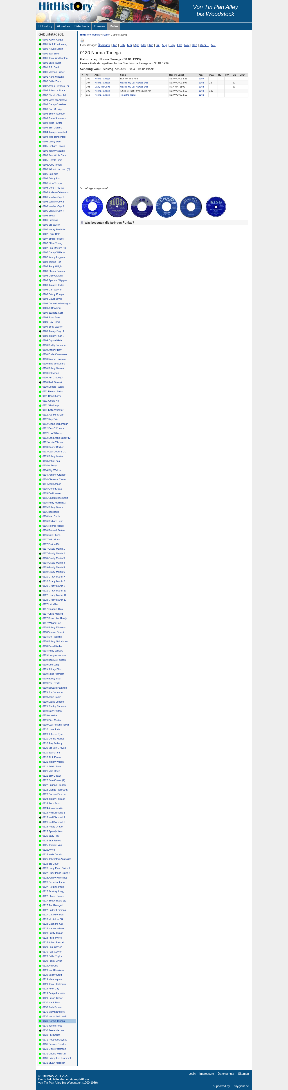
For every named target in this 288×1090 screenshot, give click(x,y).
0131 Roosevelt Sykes (55, 1039)
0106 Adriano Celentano (55, 192)
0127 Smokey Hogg (53, 891)
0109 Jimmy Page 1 (53, 331)
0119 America (50, 715)
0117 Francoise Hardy (55, 618)
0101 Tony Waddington (55, 58)
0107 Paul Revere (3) (54, 248)
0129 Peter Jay (51, 988)
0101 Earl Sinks (51, 53)
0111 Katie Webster (53, 410)
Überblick (104, 45)
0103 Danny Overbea (54, 104)
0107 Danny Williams (54, 252)
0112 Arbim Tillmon (53, 442)
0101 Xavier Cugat (53, 39)
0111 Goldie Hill (51, 400)
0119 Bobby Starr (52, 678)
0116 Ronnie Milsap (53, 525)
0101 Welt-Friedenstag (55, 44)
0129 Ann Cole (50, 965)
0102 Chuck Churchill (54, 95)
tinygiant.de (241, 1086)
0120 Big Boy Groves (54, 747)
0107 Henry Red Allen (54, 229)
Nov (186, 45)
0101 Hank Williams (53, 76)
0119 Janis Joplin (52, 697)
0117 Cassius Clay (53, 609)
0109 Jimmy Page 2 (53, 336)
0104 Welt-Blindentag (54, 136)
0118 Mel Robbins (52, 636)
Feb (122, 45)
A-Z (213, 45)
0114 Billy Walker (52, 470)
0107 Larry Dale (51, 234)
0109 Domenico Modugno (56, 303)
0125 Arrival (49, 849)
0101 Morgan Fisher (54, 72)
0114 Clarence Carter (54, 479)
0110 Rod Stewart (52, 382)
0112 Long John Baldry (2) (57, 437)
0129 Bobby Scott (52, 974)
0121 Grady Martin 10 (54, 590)
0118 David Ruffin (52, 646)
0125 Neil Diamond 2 (54, 817)
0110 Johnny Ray (52, 349)
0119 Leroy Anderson (54, 655)
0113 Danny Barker (53, 447)
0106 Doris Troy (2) (53, 187)
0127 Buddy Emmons (54, 910)
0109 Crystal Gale (52, 340)
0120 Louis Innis (51, 729)
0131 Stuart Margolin (54, 1062)
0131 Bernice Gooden (54, 1044)
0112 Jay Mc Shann (53, 414)
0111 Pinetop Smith (53, 391)
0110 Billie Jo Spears (54, 363)
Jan (114, 45)
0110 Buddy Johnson (54, 345)
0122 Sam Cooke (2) (54, 780)
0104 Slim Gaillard (52, 127)
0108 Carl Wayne (52, 289)
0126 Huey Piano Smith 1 (56, 868)
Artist (97, 75)
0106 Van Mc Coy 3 (53, 206)
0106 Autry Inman (52, 164)
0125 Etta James (52, 840)
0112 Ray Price (51, 419)
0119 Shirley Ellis (52, 669)
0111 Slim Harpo (51, 405)
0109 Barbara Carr (53, 312)
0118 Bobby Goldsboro (55, 641)
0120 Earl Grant (51, 752)
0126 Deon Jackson (54, 882)
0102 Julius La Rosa (54, 90)
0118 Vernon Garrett (54, 632)
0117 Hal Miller (50, 604)
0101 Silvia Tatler (52, 62)
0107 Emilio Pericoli (53, 238)
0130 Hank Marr (51, 1002)
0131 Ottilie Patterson (54, 1048)
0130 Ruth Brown (52, 1007)
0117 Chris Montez (53, 613)
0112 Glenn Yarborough (55, 424)
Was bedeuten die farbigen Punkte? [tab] (109, 222)
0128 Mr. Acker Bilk (53, 919)
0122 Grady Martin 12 (54, 599)
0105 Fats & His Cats (54, 155)
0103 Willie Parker (52, 122)
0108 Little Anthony (53, 275)
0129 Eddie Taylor (52, 956)
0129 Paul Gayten (52, 947)
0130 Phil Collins (51, 1035)
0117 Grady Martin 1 (54, 548)
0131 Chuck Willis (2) (54, 1053)
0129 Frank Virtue (52, 961)
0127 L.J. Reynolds (53, 914)
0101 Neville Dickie (53, 48)
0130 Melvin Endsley (54, 1011)
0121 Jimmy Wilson (53, 761)
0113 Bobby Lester (53, 456)
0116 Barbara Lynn (53, 521)
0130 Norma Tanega (54, 1021)
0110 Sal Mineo (51, 373)
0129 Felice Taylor (53, 998)
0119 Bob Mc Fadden (54, 659)
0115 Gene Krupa (52, 488)
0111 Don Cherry (52, 396)
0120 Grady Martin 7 (54, 576)
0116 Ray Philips (52, 535)
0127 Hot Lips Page (53, 886)
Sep (172, 45)
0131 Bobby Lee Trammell (57, 1058)
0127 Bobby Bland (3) (54, 900)
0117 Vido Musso (52, 539)
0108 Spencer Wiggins (55, 280)
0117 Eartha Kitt (51, 544)
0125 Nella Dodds (52, 854)
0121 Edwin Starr (52, 766)
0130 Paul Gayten (52, 951)
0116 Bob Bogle (51, 511)
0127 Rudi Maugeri (53, 905)
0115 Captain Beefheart (55, 498)
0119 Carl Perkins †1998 (56, 724)
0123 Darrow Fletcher (54, 794)
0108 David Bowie (52, 298)
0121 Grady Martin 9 (54, 585)
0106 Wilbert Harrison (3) (56, 169)
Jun (150, 45)
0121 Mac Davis (51, 771)
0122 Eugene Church (54, 785)
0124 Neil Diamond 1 (54, 812)
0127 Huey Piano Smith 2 (56, 873)
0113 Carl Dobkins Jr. (54, 451)
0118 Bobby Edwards (54, 627)
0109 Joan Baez (51, 317)
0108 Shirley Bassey (54, 271)
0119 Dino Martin (52, 720)
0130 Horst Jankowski (55, 1016)
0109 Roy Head (51, 322)
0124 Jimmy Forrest (54, 799)
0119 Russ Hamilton (53, 673)
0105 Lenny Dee (52, 141)
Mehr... (204, 45)
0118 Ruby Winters (53, 650)
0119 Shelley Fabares (54, 706)
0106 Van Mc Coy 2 (53, 201)
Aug (164, 45)
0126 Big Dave (50, 863)
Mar (129, 45)
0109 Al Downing (52, 308)
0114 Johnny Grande (54, 474)
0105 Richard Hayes (54, 146)
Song (123, 75)
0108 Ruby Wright (52, 266)
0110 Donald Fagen (53, 386)
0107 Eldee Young (52, 243)
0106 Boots (49, 215)
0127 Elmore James (53, 896)
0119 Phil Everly (51, 683)
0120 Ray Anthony (53, 743)
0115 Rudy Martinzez (54, 502)
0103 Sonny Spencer (54, 113)
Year (200, 75)
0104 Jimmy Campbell (55, 132)
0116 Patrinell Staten (54, 530)
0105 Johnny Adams (54, 150)
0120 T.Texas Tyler (53, 734)
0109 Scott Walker (53, 326)
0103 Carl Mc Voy (52, 109)
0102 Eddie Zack (52, 81)
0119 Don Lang (51, 664)
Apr (136, 45)
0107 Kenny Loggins (54, 257)
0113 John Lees (51, 461)
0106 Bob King (50, 174)
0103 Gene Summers (54, 118)
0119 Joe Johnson (53, 692)
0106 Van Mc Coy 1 (53, 197)
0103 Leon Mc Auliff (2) (55, 99)
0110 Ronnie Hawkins (54, 359)
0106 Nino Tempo (52, 183)
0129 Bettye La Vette (54, 993)
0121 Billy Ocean (52, 775)
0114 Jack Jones (52, 484)
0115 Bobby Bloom (53, 507)
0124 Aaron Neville (53, 808)
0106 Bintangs (50, 220)
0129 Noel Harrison (53, 970)
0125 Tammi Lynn (52, 845)
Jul (158, 45)
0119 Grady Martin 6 (54, 572)
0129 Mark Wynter (53, 979)
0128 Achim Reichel (53, 942)
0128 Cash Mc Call (53, 923)
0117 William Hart (52, 623)
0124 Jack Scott (51, 803)
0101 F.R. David (51, 67)
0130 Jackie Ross (52, 1025)
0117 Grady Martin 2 (54, 553)
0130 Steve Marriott (53, 1030)
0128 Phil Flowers (52, 937)
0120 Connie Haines (54, 738)
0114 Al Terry (50, 465)
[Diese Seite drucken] (82, 41)
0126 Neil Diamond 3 (54, 822)
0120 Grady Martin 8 (54, 581)
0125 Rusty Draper (53, 826)
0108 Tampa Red (52, 262)
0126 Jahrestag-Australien (57, 859)
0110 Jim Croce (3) (53, 377)
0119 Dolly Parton (52, 711)
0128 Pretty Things (53, 933)
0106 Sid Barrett (51, 224)
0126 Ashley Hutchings (55, 877)
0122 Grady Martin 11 (54, 595)
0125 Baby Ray (51, 835)
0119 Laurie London (53, 701)
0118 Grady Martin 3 (54, 558)
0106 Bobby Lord (52, 178)
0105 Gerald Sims (52, 160)
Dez (194, 45)
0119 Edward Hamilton (55, 687)
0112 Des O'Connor (53, 428)
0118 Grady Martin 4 (54, 562)
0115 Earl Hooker (52, 493)
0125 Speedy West (53, 831)
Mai (143, 45)
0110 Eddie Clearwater (55, 354)
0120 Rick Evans (52, 757)
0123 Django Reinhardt (55, 789)
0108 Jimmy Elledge (53, 285)
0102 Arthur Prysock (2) (56, 86)
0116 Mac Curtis (51, 516)
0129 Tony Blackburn (54, 984)
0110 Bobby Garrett (53, 368)
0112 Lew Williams (52, 433)
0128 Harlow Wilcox (53, 928)
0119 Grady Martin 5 (54, 567)
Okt (179, 45)
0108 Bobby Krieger (53, 294)
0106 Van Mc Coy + (53, 210)
